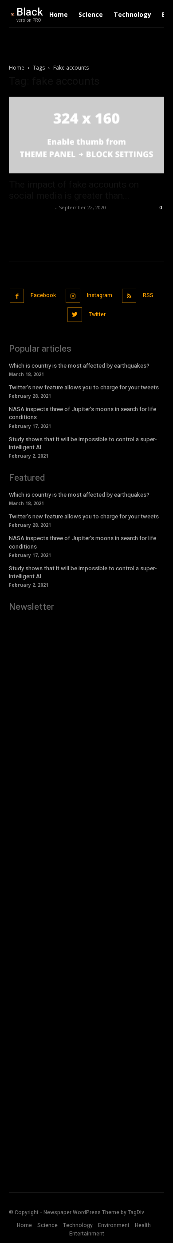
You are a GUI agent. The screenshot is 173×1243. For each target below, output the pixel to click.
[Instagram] (73, 296)
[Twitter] (74, 314)
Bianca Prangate (31, 207)
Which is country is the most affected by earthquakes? (79, 365)
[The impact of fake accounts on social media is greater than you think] (86, 135)
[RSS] (129, 296)
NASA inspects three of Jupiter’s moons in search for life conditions (82, 413)
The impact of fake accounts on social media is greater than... (74, 190)
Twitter (97, 314)
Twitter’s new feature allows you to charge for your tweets (84, 387)
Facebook (43, 295)
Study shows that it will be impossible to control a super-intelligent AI (83, 443)
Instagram (99, 295)
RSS (148, 295)
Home (16, 67)
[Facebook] (17, 296)
